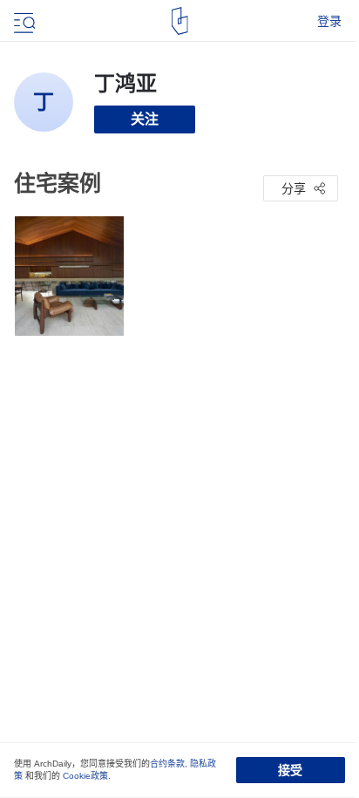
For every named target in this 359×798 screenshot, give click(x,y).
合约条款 (167, 763)
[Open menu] (22, 21)
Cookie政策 (85, 776)
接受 (290, 770)
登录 (329, 21)
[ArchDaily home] (180, 21)
